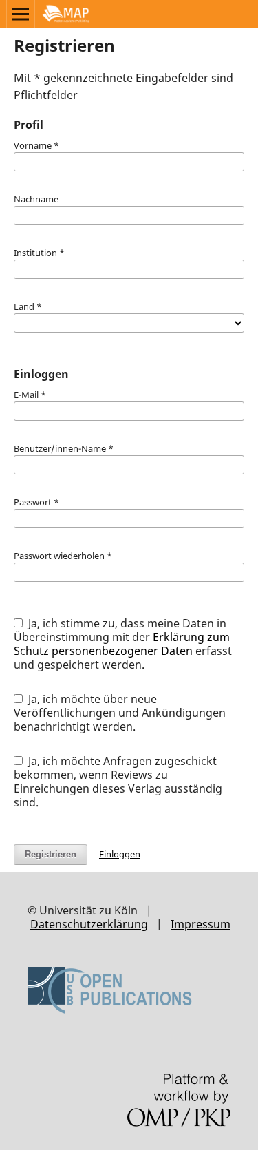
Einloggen (119, 854)
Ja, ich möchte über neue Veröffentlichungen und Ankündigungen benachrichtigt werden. (120, 712)
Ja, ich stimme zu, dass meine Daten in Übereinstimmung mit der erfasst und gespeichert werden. (123, 643)
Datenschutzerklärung (89, 924)
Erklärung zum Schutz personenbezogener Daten (122, 643)
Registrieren (50, 854)
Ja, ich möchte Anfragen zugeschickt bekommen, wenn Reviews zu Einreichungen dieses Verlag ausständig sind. (118, 781)
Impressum (200, 924)
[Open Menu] (20, 14)
